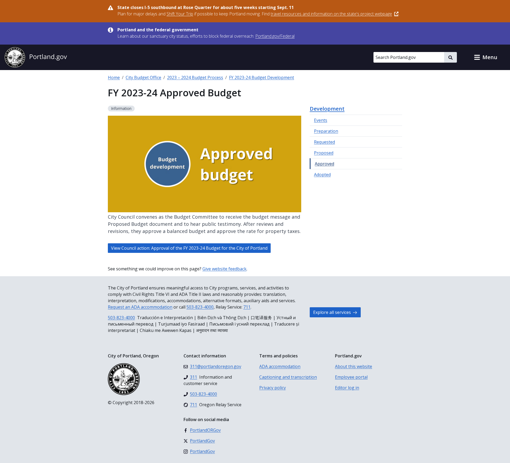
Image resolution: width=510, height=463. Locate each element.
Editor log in (347, 388)
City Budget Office (143, 77)
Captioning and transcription (288, 377)
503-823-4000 (200, 307)
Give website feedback (224, 269)
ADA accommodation (279, 366)
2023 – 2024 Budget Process (195, 77)
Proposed (323, 153)
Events (320, 120)
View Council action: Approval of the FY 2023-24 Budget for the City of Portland (189, 248)
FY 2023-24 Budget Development (261, 77)
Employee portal (351, 377)
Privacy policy (272, 388)
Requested (324, 142)
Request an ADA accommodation (140, 307)
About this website (353, 366)
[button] (485, 57)
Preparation (326, 131)
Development (327, 108)
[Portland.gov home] (35, 57)
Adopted (322, 175)
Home (114, 77)
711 (246, 307)
